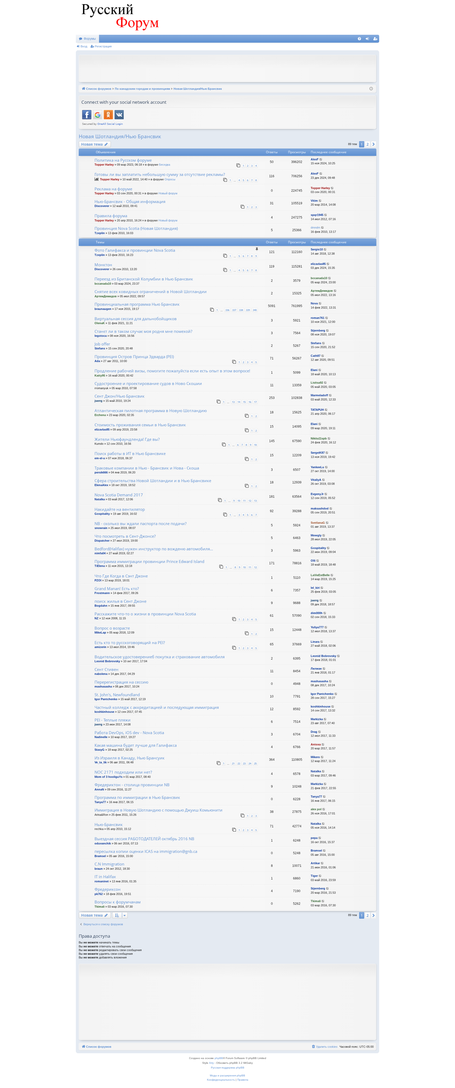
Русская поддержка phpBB (227, 1067)
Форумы (90, 39)
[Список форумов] (119, 17)
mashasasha (103, 686)
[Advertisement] (227, 68)
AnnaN (99, 789)
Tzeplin (100, 233)
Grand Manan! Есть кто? (117, 588)
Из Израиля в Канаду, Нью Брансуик (130, 757)
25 (255, 763)
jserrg (98, 400)
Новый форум (168, 193)
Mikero (315, 757)
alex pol (316, 809)
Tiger (314, 875)
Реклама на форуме (113, 188)
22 (239, 763)
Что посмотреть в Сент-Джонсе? (125, 536)
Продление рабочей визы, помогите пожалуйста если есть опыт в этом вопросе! (172, 370)
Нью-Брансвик (109, 824)
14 (239, 402)
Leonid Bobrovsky (107, 661)
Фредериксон (108, 889)
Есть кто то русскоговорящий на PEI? (130, 642)
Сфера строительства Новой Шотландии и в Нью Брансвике (153, 480)
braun (99, 868)
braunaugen (103, 308)
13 (233, 402)
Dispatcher (102, 540)
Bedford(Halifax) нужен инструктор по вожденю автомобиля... (154, 548)
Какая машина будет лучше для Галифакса (136, 745)
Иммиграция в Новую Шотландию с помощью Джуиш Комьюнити (158, 810)
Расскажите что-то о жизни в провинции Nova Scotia (145, 613)
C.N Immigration (109, 864)
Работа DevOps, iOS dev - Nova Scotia (129, 732)
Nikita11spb (319, 438)
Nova (314, 303)
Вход (84, 46)
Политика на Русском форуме (123, 160)
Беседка (164, 164)
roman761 (317, 317)
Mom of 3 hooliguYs (108, 776)
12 (250, 500)
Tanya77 (100, 802)
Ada (97, 361)
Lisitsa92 (317, 382)
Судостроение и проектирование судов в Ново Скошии (148, 383)
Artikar (315, 863)
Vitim (314, 200)
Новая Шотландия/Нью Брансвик (120, 136)
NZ (96, 618)
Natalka (100, 499)
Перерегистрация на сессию (121, 682)
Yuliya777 (317, 627)
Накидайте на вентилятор (120, 509)
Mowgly (316, 535)
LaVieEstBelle (320, 575)
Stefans (100, 348)
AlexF (315, 159)
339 (248, 310)
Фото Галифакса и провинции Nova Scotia (135, 250)
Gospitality (102, 513)
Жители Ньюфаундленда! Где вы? (127, 439)
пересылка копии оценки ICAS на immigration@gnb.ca (146, 851)
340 (255, 310)
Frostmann (102, 593)
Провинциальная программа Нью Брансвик (137, 304)
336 (227, 310)
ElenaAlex (101, 485)
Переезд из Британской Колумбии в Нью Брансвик (144, 278)
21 (233, 763)
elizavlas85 (318, 263)
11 (244, 500)
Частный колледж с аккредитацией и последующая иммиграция (157, 707)
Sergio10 (317, 249)
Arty (211, 1062)
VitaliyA (316, 479)
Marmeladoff (319, 395)
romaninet (102, 881)
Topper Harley (104, 164)
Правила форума (111, 215)
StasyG (100, 749)
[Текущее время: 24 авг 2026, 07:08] (371, 89)
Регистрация (103, 46)
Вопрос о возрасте (112, 628)
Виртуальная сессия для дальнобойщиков (136, 318)
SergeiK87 (318, 452)
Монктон (103, 264)
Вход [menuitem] (368, 40)
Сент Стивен (106, 669)
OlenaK (100, 323)
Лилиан (316, 668)
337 (234, 310)
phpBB (219, 1058)
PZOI (98, 580)
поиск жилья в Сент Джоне (120, 601)
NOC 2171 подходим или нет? (123, 772)
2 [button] (368, 144)
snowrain (101, 528)
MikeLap (100, 632)
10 (255, 445)
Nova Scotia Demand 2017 (119, 494)
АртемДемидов (106, 296)
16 (250, 402)
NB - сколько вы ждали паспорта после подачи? (140, 523)
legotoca (101, 335)
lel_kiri (315, 587)
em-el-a (100, 458)
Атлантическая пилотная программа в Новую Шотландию (151, 410)
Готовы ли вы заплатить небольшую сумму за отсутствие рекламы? (160, 174)
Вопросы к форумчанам (118, 901)
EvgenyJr (317, 494)
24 (250, 763)
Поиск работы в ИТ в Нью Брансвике (130, 453)
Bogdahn (101, 605)
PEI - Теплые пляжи (113, 720)
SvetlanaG (318, 522)
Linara (315, 641)
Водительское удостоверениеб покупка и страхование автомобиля (160, 656)
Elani (314, 370)
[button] (373, 144)
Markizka (317, 719)
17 (255, 402)
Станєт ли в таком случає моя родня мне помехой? (143, 331)
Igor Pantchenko (106, 699)
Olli (313, 560)
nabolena (101, 673)
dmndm (315, 227)
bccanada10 (103, 283)
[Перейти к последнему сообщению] (321, 159)
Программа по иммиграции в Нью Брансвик (137, 797)
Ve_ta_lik (101, 762)
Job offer (102, 344)
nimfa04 (100, 553)
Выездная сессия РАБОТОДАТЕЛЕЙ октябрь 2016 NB (144, 838)
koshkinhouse (104, 711)
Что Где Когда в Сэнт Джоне (121, 575)
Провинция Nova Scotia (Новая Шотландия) (136, 228)
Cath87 (315, 355)
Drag (314, 731)
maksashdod (320, 508)
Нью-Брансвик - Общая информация (130, 201)
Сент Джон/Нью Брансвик (120, 396)
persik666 (101, 472)
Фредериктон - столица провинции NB (132, 784)
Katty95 (100, 375)
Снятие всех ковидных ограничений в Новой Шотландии (151, 291)
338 (241, 310)
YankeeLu (317, 467)
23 (244, 763)
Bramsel (100, 856)
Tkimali (100, 906)
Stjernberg (318, 330)
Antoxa (316, 744)
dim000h (317, 613)
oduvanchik (103, 843)
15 (244, 402)
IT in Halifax (105, 876)
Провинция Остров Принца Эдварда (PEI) (134, 356)
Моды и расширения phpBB (227, 1075)
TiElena (100, 565)
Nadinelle (101, 737)
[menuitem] (359, 39)
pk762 (99, 894)
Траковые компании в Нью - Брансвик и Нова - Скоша (147, 468)
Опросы (170, 179)
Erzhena (100, 415)
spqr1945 (317, 214)
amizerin (100, 647)
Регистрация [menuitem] (376, 40)
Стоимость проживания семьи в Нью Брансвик (140, 424)
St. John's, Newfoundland (117, 694)
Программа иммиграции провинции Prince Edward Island (149, 561)
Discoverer (102, 205)
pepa (314, 837)
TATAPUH (317, 409)
